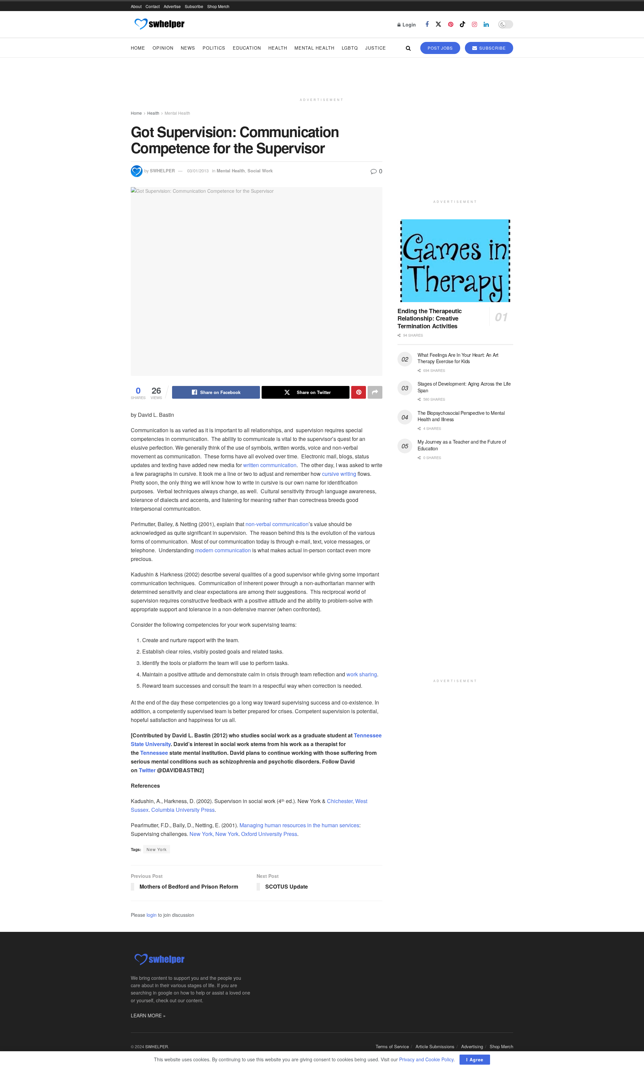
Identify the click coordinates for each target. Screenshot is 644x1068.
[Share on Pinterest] (358, 392)
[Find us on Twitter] (438, 24)
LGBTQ (350, 48)
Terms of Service (392, 1046)
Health (277, 48)
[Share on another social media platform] (375, 392)
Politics (214, 48)
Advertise (172, 6)
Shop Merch (218, 6)
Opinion (163, 48)
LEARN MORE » (148, 1015)
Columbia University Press (183, 809)
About (136, 6)
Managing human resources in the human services (299, 825)
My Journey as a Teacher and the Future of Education (462, 445)
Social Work (260, 170)
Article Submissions (435, 1046)
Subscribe (194, 6)
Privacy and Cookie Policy (426, 1059)
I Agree (474, 1059)
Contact (153, 6)
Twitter (147, 770)
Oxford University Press (269, 834)
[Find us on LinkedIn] (486, 24)
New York (157, 849)
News (188, 48)
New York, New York (214, 834)
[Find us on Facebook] (427, 24)
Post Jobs (440, 48)
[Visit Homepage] (159, 24)
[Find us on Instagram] (474, 24)
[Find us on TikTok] (462, 24)
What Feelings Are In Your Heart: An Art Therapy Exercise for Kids (458, 358)
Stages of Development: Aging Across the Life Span (464, 387)
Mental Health (314, 48)
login (152, 914)
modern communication (223, 550)
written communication (270, 465)
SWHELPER (162, 170)
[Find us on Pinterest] (450, 24)
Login (408, 24)
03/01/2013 (198, 170)
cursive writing (339, 473)
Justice (375, 48)
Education (247, 48)
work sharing (361, 674)
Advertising (472, 1046)
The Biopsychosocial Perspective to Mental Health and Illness (461, 416)
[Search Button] (408, 47)
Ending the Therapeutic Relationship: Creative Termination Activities (429, 318)
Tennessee (154, 752)
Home (138, 48)
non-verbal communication (277, 524)
